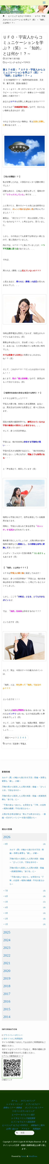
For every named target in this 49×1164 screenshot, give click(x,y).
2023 (6, 948)
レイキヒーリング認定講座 (23, 1118)
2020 (6, 971)
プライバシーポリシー (13, 1035)
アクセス (25, 1129)
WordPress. (33, 1156)
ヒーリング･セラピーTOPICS (19, 16)
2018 (6, 986)
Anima (23, 1156)
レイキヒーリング (14, 1104)
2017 (6, 994)
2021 (6, 963)
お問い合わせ (12, 1129)
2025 (6, 932)
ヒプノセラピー (33, 1104)
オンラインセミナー (34, 1107)
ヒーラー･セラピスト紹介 (23, 1115)
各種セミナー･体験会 (12, 1107)
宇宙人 (23, 744)
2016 (6, 1001)
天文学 (16, 744)
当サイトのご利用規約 (13, 1039)
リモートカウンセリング (23, 1111)
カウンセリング (28, 1101)
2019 (6, 978)
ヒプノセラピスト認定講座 (23, 1122)
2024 (6, 940)
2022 (6, 955)
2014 (6, 1017)
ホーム (14, 1101)
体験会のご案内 (37, 1125)
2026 (6, 837)
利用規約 (36, 1129)
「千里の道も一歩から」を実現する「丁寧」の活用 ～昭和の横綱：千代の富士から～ (27, 880)
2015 (6, 1009)
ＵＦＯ (8, 744)
